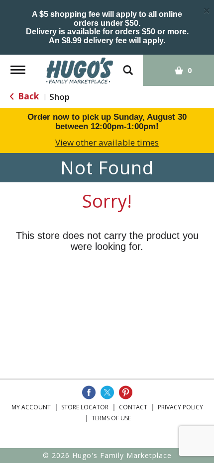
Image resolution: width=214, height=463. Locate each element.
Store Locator (84, 407)
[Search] (128, 65)
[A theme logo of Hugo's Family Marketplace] (79, 70)
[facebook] (89, 392)
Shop (59, 96)
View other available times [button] (107, 142)
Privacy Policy (180, 407)
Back (27, 96)
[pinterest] (125, 392)
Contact (133, 407)
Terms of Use (111, 418)
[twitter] (107, 392)
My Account (31, 407)
